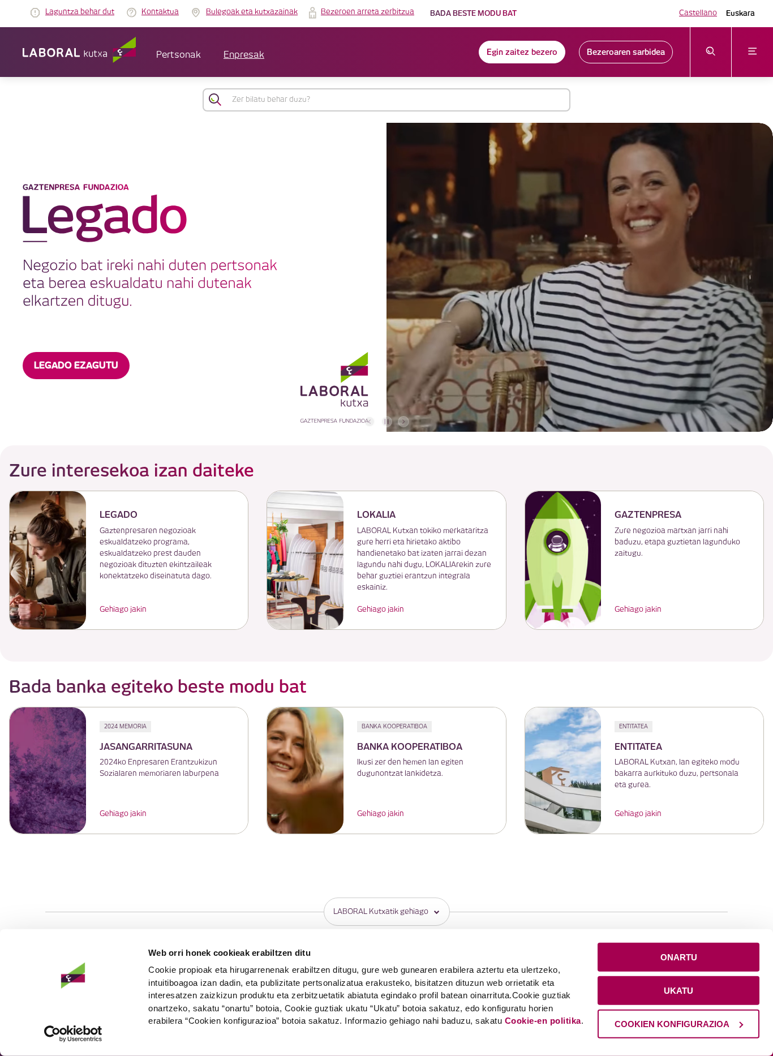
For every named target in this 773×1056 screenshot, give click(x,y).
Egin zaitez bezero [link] (522, 52)
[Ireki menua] (752, 52)
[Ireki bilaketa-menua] (711, 52)
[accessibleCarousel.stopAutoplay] (386, 421)
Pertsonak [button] (178, 55)
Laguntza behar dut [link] (79, 11)
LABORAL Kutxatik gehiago (380, 911)
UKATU (678, 990)
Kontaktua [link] (160, 11)
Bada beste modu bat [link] (473, 13)
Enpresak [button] (244, 55)
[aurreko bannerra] (369, 421)
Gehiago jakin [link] (123, 609)
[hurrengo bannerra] (403, 421)
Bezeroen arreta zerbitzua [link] (367, 11)
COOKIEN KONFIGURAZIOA (672, 1023)
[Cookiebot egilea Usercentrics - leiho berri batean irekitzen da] (73, 1033)
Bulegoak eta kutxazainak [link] (252, 11)
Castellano (698, 13)
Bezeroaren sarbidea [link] (626, 52)
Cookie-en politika (543, 1020)
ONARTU (678, 957)
